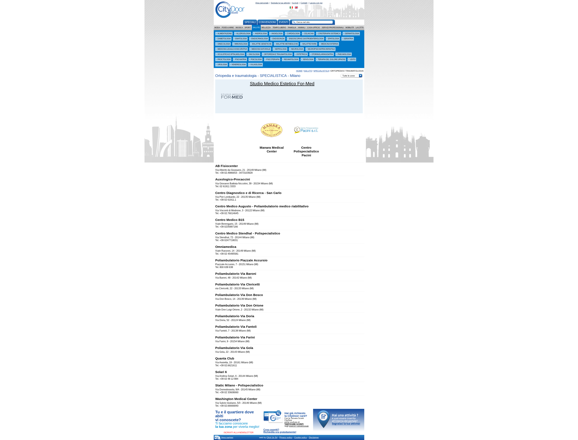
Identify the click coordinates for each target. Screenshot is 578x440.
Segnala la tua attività (280, 3)
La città (360, 27)
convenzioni (267, 22)
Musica (239, 27)
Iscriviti (295, 3)
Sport (248, 27)
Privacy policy (285, 437)
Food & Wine (228, 27)
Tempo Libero (279, 27)
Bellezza (266, 27)
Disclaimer (314, 437)
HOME (299, 71)
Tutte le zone (348, 75)
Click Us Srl (272, 437)
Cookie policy (300, 437)
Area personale (262, 3)
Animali (301, 27)
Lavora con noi (316, 3)
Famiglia (292, 27)
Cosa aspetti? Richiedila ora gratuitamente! (279, 431)
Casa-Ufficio (313, 27)
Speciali (250, 22)
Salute (256, 27)
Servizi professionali (333, 27)
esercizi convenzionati (299, 426)
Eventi (283, 22)
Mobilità (350, 27)
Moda (217, 27)
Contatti (304, 3)
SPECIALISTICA (321, 71)
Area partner (227, 437)
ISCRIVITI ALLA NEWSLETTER (238, 432)
